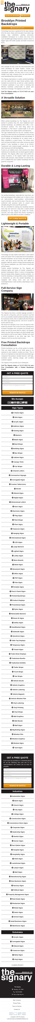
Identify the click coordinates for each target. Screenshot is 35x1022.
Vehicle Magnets (18, 694)
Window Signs (18, 743)
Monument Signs (18, 569)
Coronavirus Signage (18, 475)
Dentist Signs (18, 836)
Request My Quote (17, 393)
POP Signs (18, 578)
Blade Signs (18, 440)
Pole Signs (18, 582)
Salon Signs (18, 912)
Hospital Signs (18, 850)
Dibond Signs (18, 493)
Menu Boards (18, 560)
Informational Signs (18, 538)
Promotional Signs (18, 605)
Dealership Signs (18, 832)
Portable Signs (18, 587)
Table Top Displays (18, 640)
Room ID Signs (18, 618)
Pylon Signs (18, 609)
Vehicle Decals (18, 681)
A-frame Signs (18, 413)
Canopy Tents (18, 462)
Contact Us (25, 15)
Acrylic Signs (18, 422)
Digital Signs (18, 498)
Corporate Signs (18, 827)
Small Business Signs (18, 921)
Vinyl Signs (18, 959)
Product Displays (18, 600)
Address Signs (18, 426)
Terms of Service (16, 1006)
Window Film (18, 734)
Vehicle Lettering (18, 690)
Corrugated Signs (18, 480)
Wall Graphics (18, 716)
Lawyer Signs (18, 868)
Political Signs (18, 890)
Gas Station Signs (18, 845)
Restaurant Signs (18, 903)
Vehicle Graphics (18, 685)
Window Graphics (18, 739)
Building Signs (18, 448)
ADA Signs (18, 417)
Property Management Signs (18, 894)
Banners (18, 435)
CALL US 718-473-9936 (13, 15)
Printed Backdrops (18, 596)
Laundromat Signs (18, 863)
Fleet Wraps (18, 520)
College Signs (18, 814)
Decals (18, 489)
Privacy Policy (17, 1003)
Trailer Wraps (18, 667)
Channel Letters (18, 471)
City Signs (18, 810)
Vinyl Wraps (18, 712)
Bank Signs (18, 801)
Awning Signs (18, 431)
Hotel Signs (18, 859)
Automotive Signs (18, 796)
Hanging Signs (18, 533)
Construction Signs (18, 818)
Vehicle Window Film (18, 698)
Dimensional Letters (18, 502)
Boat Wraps (18, 444)
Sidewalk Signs (18, 631)
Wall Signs (18, 725)
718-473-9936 (23, 91)
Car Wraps (18, 466)
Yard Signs (18, 748)
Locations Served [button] (17, 965)
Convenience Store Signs (18, 823)
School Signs (18, 917)
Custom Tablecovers (18, 484)
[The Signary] (17, 975)
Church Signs (18, 805)
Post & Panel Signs (18, 591)
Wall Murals (18, 721)
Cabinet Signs (18, 457)
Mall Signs (18, 872)
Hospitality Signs (18, 854)
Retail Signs (18, 908)
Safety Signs (18, 623)
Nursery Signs (18, 885)
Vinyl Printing (18, 707)
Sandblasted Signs (18, 627)
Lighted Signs (18, 551)
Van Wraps (18, 676)
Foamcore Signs (18, 529)
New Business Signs (18, 881)
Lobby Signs (18, 556)
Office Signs (18, 573)
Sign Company (17, 1000)
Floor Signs (18, 524)
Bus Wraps (18, 453)
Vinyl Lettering (18, 703)
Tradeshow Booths (18, 658)
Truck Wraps (18, 672)
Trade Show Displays (18, 654)
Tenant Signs (18, 649)
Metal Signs (18, 564)
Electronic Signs (18, 511)
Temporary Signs (18, 645)
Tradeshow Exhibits (18, 663)
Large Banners (18, 547)
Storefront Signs (18, 636)
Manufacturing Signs (18, 876)
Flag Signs (18, 515)
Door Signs (18, 506)
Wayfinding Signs (18, 730)
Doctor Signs (18, 841)
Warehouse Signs (18, 926)
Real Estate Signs (18, 899)
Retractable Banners (18, 614)
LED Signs (18, 542)
